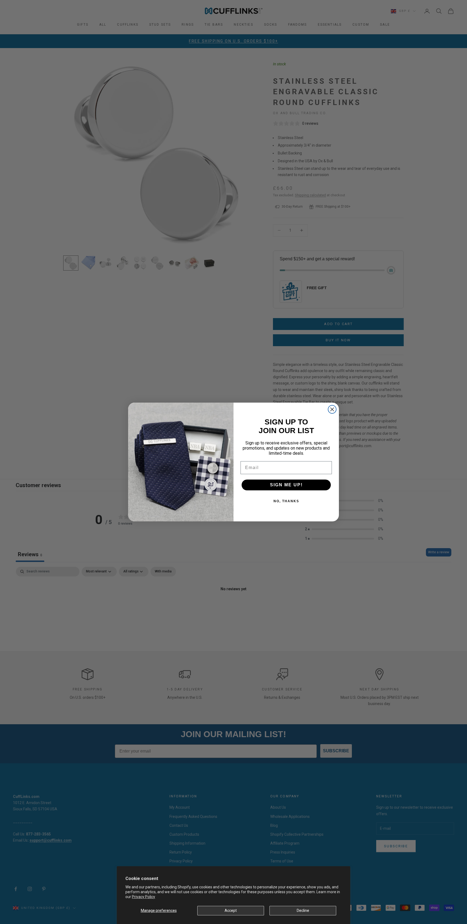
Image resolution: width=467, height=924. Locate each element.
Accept (231, 910)
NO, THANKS (286, 501)
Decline (303, 910)
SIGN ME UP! (286, 485)
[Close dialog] (332, 409)
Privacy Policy (143, 897)
